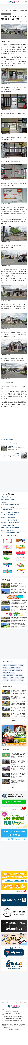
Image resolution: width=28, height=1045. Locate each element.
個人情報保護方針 (11, 1025)
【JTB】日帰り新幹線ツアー (9, 514)
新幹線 (5, 665)
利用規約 (22, 1024)
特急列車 (12, 667)
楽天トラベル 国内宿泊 (8, 530)
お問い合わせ (21, 1025)
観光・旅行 (13, 680)
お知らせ (16, 1024)
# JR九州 (6, 439)
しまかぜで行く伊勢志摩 (8, 507)
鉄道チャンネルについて (7, 1024)
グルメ (22, 677)
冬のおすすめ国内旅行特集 (8, 517)
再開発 (12, 677)
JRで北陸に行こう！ (7, 509)
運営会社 (4, 1025)
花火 (10, 10)
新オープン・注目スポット (9, 672)
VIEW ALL (14, 720)
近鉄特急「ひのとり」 (7, 497)
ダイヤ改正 (6, 680)
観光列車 (21, 665)
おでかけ (6, 10)
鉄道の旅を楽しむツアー (8, 499)
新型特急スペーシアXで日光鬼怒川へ (11, 522)
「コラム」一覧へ (14, 443)
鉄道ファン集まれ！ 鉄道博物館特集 (10, 527)
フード (18, 667)
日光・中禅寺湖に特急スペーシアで (10, 532)
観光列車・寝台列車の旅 (8, 525)
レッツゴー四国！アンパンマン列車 (10, 512)
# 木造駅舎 (11, 439)
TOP (2, 10)
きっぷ (5, 670)
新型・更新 (12, 670)
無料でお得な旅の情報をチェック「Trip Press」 (13, 1016)
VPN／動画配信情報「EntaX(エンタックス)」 (13, 1018)
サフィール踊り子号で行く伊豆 (9, 535)
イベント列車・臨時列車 (8, 675)
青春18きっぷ (16, 10)
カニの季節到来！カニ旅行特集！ (10, 520)
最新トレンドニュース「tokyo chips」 (11, 1011)
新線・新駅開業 (19, 675)
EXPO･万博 (21, 680)
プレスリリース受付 (6, 1027)
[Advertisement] (14, 423)
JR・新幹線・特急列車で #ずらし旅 (10, 504)
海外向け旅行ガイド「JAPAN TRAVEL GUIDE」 (13, 1020)
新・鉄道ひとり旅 (13, 665)
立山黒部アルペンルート (8, 502)
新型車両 (22, 10)
